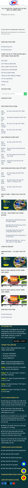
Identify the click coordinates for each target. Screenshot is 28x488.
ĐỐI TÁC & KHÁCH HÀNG (8, 73)
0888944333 (10, 358)
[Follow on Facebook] (2, 483)
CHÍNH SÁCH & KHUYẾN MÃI (9, 69)
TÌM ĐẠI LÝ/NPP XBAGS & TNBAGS (11, 75)
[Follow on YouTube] (14, 483)
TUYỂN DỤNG (4, 81)
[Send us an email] (8, 483)
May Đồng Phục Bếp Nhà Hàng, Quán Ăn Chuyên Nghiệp (16, 220)
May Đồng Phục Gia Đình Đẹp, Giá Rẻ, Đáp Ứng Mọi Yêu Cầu (16, 225)
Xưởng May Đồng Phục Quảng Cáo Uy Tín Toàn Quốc (16, 236)
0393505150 (12, 356)
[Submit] (25, 93)
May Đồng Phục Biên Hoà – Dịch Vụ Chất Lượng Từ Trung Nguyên (15, 241)
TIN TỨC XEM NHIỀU (7, 78)
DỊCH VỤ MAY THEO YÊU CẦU (9, 66)
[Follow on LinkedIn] (11, 483)
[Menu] (2, 3)
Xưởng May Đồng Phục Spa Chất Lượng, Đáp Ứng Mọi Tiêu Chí (15, 230)
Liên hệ (3, 84)
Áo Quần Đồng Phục (6, 46)
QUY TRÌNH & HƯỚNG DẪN (8, 64)
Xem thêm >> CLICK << (20, 341)
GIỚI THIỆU (4, 60)
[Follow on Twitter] (5, 483)
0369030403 (12, 353)
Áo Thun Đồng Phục (6, 49)
